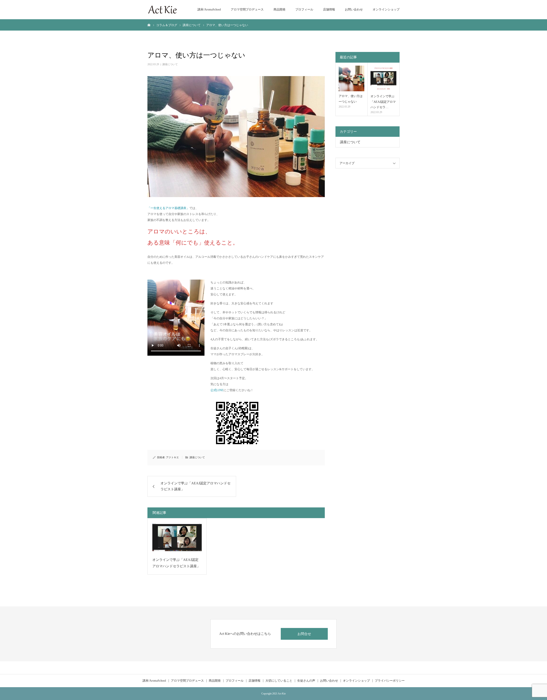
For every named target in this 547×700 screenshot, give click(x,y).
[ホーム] (148, 25)
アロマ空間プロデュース (247, 9)
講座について (170, 64)
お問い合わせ (354, 9)
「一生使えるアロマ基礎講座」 (168, 208)
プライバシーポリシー (390, 680)
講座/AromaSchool (209, 9)
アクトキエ (172, 457)
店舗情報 (329, 9)
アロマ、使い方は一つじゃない (351, 98)
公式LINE (217, 390)
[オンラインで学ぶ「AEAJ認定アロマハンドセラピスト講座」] (177, 538)
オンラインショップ (386, 9)
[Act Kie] (162, 10)
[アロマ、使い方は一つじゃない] (351, 78)
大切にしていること (278, 680)
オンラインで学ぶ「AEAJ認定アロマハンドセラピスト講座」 (176, 563)
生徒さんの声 (306, 680)
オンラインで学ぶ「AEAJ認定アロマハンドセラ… (383, 102)
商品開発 (279, 9)
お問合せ (304, 634)
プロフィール (304, 9)
